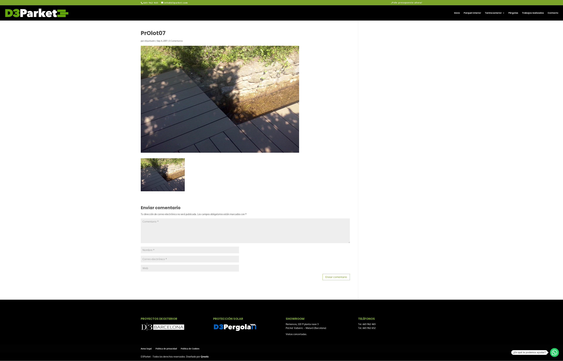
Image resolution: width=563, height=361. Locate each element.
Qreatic (205, 356)
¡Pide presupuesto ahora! (406, 3)
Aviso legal (146, 348)
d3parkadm (149, 41)
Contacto (553, 13)
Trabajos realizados (533, 13)
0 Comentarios (176, 41)
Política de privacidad (166, 348)
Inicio (457, 13)
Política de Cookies (190, 348)
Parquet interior (472, 13)
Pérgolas (513, 13)
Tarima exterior (493, 13)
